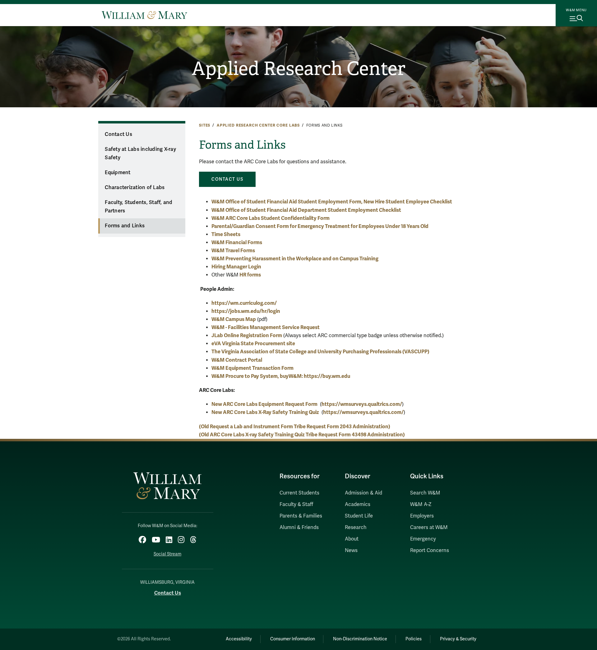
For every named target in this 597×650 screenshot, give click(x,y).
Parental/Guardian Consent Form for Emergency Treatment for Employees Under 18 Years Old (319, 226)
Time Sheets (225, 234)
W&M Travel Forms (233, 250)
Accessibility (239, 639)
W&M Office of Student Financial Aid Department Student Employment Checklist (306, 210)
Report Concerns (429, 550)
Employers (422, 516)
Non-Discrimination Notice (360, 639)
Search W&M (425, 493)
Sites (204, 125)
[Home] (144, 15)
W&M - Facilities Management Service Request (265, 327)
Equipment (117, 172)
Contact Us (118, 134)
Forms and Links (125, 226)
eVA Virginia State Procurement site (253, 343)
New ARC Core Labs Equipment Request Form (264, 404)
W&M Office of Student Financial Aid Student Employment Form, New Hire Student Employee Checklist (331, 201)
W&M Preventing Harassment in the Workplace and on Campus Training (294, 258)
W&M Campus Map (233, 319)
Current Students (299, 493)
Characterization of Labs (134, 187)
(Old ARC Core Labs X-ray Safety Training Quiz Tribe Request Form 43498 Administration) (302, 434)
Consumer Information (292, 639)
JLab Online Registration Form (246, 335)
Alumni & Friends (299, 527)
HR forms (249, 275)
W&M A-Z (421, 504)
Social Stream (167, 554)
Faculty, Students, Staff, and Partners (138, 206)
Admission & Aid (363, 493)
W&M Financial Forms (236, 242)
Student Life (359, 516)
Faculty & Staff (296, 504)
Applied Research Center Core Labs (258, 125)
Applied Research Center (298, 69)
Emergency (423, 539)
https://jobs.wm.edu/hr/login (245, 311)
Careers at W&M (429, 527)
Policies (413, 639)
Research (356, 527)
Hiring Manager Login (236, 266)
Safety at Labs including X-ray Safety (140, 153)
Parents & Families (301, 516)
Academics (357, 504)
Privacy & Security (458, 639)
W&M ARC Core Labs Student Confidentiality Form (270, 218)
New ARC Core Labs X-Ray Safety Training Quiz (265, 412)
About (352, 539)
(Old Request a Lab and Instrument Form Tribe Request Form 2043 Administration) (294, 426)
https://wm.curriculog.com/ (244, 303)
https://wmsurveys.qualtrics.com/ (362, 404)
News (351, 550)
